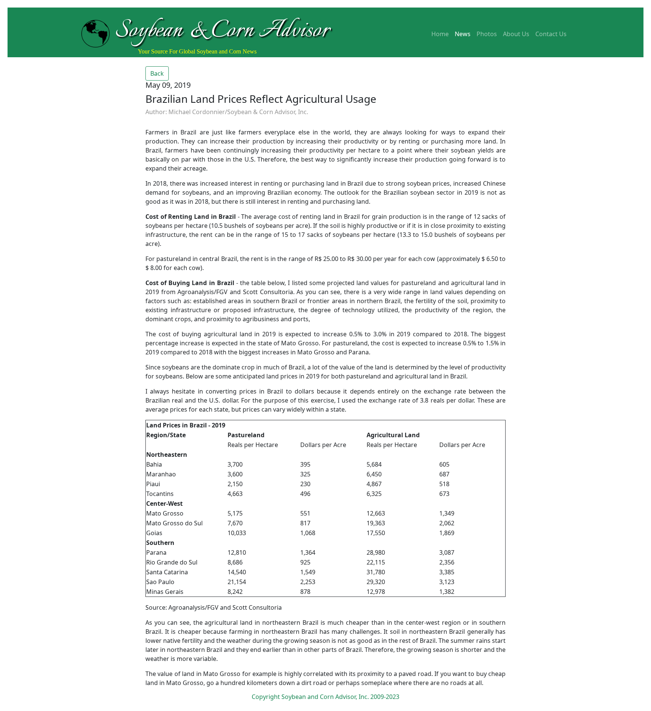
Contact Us (551, 34)
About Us (516, 34)
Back (157, 73)
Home (440, 34)
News (463, 34)
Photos (487, 34)
